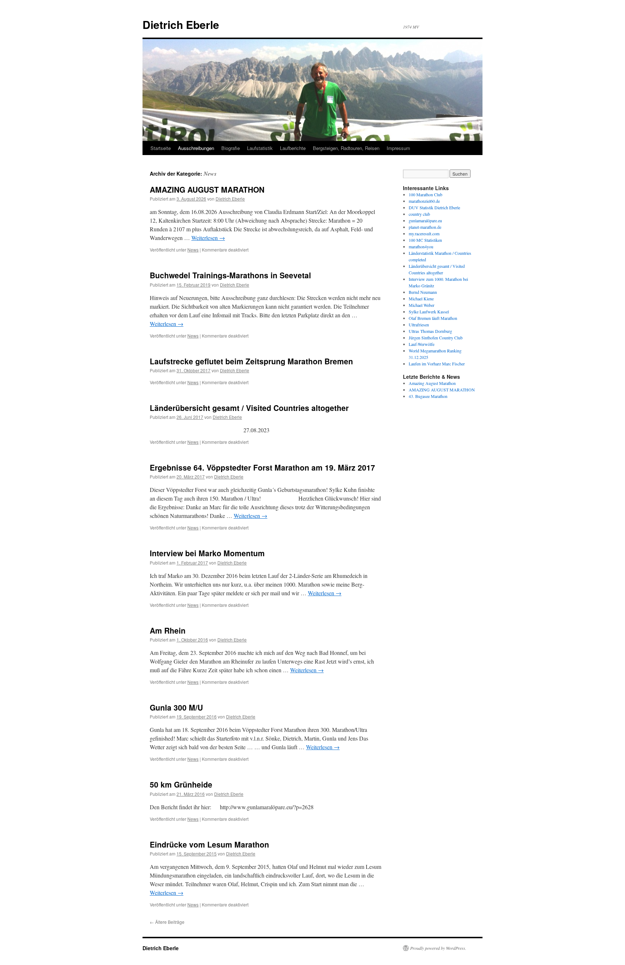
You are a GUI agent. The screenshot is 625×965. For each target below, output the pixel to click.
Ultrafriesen (419, 324)
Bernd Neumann (423, 292)
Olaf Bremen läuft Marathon (433, 318)
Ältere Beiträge (167, 922)
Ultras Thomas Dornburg (430, 331)
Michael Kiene (421, 298)
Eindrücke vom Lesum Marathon (209, 844)
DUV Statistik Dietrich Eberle (434, 207)
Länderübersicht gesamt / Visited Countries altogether (249, 407)
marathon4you (421, 246)
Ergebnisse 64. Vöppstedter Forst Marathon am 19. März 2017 (262, 467)
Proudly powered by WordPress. (438, 948)
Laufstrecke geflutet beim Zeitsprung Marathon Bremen (251, 361)
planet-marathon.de (425, 227)
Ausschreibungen (196, 148)
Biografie (230, 148)
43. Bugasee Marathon (428, 396)
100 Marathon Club (425, 194)
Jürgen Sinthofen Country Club (436, 337)
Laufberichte (293, 148)
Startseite (160, 148)
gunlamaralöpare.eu (425, 220)
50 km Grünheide (181, 784)
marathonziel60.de (424, 201)
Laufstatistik (260, 148)
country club (419, 214)
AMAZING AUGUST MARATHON (207, 189)
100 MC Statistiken (425, 240)
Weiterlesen (208, 237)
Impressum (398, 148)
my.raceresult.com (424, 233)
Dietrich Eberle (181, 24)
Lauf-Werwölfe (421, 344)
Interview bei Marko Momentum (207, 553)
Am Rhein (168, 630)
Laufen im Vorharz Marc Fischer (437, 363)
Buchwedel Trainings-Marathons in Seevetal (230, 275)
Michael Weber (421, 305)
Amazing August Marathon (432, 383)
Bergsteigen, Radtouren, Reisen (346, 148)
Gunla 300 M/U (176, 707)
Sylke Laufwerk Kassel (429, 311)
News (193, 249)
